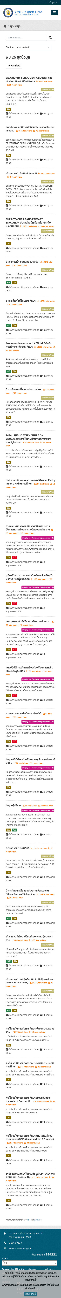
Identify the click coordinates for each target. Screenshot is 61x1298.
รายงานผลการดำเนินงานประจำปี (24, 713)
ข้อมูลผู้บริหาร (14, 805)
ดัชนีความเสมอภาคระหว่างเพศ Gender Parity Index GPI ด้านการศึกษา (30, 482)
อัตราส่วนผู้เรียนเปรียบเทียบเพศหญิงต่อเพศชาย (29, 938)
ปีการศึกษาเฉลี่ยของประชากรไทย (24, 389)
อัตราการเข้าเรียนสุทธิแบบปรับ (22, 262)
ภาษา (4, 1258)
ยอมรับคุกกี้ (30, 1294)
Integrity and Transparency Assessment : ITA (38, 538)
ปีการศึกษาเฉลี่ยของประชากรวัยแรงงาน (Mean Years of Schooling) (27, 892)
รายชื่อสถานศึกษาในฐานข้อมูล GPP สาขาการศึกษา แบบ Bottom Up (30, 1175)
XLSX (9, 961)
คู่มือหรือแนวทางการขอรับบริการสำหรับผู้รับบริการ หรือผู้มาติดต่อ (30, 577)
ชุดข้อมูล (15, 26)
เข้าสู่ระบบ (53, 2)
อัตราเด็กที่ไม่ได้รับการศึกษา (21, 301)
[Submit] (50, 38)
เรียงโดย (10, 47)
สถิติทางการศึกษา (48, 89)
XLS (8, 282)
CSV (8, 109)
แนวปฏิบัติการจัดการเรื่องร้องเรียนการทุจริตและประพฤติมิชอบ (29, 669)
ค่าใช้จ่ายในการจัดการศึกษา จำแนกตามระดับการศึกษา (30, 1065)
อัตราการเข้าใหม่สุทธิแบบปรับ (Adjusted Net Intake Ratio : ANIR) (30, 981)
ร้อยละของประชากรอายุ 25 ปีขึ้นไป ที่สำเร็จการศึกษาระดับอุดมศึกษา (28, 345)
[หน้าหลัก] (5, 26)
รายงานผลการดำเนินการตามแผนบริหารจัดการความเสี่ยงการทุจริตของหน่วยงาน (28, 528)
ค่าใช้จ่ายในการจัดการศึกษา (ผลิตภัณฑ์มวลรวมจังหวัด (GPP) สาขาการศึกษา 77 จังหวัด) (30, 1137)
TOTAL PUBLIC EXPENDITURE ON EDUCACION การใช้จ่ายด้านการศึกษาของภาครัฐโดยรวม (28, 438)
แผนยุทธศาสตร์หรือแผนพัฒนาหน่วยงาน (28, 621)
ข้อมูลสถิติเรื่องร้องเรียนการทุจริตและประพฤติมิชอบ (30, 761)
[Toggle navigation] (54, 12)
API (28, 1219)
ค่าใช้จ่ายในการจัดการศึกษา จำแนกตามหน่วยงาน (30, 1030)
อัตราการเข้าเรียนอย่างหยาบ (22, 173)
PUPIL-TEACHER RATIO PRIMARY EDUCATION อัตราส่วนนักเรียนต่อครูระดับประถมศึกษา (28, 222)
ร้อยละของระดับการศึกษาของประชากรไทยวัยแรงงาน (30, 129)
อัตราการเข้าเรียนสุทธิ (18, 848)
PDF (14, 557)
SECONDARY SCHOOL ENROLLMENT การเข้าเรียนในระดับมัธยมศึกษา (29, 79)
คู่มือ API (37, 1219)
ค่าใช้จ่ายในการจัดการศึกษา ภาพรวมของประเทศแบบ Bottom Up (28, 1099)
